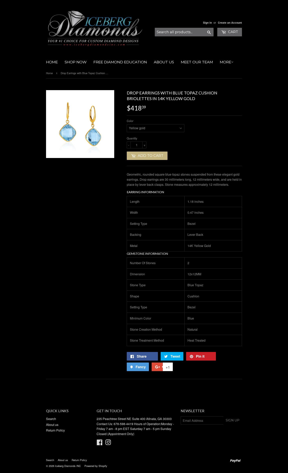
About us (52, 424)
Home (49, 73)
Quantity (132, 138)
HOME (52, 62)
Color (130, 121)
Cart (232, 32)
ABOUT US (164, 62)
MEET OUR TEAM (197, 62)
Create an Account (230, 22)
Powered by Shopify (95, 466)
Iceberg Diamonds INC (68, 466)
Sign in (207, 22)
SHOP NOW (76, 62)
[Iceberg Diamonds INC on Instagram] (108, 443)
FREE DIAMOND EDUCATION (120, 62)
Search (51, 418)
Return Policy (55, 430)
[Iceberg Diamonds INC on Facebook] (99, 443)
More (225, 62)
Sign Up (232, 420)
